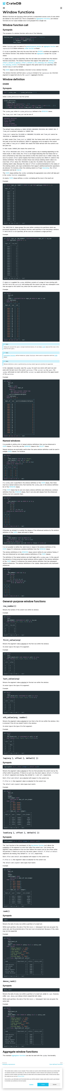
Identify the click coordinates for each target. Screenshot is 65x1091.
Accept (43, 1084)
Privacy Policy (21, 1076)
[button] (4, 8)
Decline (54, 1084)
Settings (31, 1084)
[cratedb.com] (12, 3)
